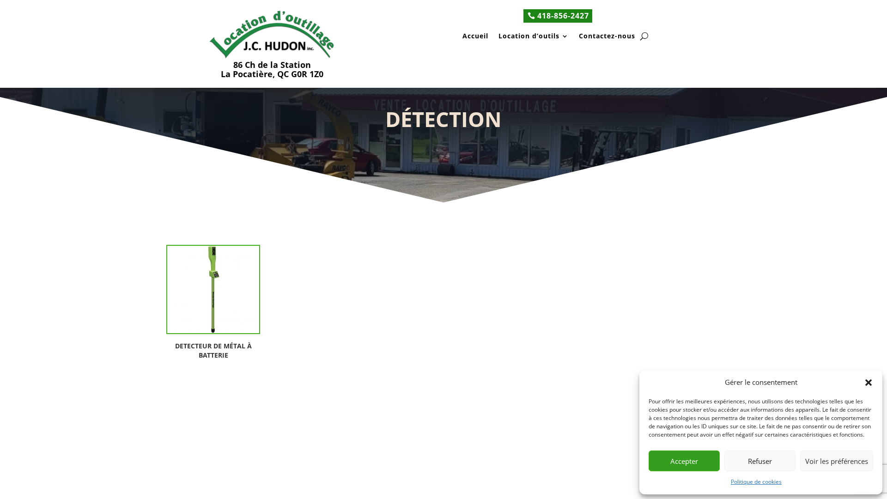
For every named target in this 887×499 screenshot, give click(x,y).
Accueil (475, 36)
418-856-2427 (563, 16)
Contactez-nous (607, 36)
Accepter (684, 461)
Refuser (760, 461)
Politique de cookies (756, 482)
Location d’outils (528, 36)
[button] (868, 382)
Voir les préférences (836, 461)
